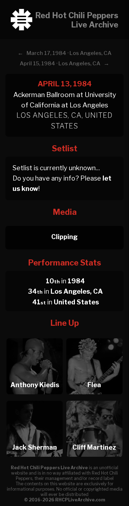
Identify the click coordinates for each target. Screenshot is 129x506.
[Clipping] (64, 224)
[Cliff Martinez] (94, 398)
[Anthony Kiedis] (34, 336)
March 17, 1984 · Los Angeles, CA (69, 53)
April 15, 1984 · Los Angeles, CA (60, 63)
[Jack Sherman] (34, 398)
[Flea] (94, 336)
